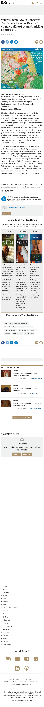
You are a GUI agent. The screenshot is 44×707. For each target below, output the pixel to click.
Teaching (21, 231)
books (35, 224)
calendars (13, 226)
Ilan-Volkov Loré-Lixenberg (27, 330)
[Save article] (41, 42)
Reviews (7, 333)
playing (22, 224)
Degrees (6, 635)
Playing (8, 231)
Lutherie (5, 601)
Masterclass (7, 645)
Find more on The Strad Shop (22, 315)
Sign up (7, 213)
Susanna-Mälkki (29, 333)
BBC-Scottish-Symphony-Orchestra (16, 323)
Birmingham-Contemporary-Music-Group (18, 327)
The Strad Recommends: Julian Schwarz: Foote (25, 389)
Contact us (6, 641)
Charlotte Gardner (36, 378)
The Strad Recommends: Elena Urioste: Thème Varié (25, 374)
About (5, 638)
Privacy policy (15, 684)
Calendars (35, 231)
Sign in (15, 37)
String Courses (8, 626)
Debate (5, 611)
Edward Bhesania (35, 408)
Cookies (25, 684)
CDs (8, 226)
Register (26, 454)
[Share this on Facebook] (3, 42)
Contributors (29, 679)
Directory (6, 614)
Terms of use (32, 682)
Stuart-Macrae (17, 333)
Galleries (6, 592)
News (5, 598)
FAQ (31, 684)
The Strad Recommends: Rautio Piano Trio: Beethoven (27, 404)
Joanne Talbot (34, 393)
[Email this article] (16, 42)
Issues (5, 595)
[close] (42, 37)
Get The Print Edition (10, 608)
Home (5, 586)
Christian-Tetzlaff (10, 330)
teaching (30, 224)
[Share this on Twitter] (7, 42)
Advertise (6, 629)
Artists (5, 589)
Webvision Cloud (26, 700)
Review (15, 371)
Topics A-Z (22, 682)
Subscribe (6, 620)
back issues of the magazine (28, 226)
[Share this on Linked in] (12, 42)
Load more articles (22, 417)
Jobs (4, 605)
